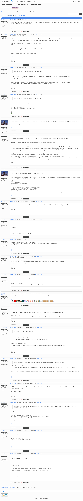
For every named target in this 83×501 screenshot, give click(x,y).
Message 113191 (13, 19)
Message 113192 (13, 34)
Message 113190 (38, 67)
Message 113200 (13, 169)
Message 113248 (13, 402)
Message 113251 (13, 453)
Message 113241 (13, 256)
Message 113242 (13, 274)
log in (13, 14)
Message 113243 (13, 293)
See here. (13, 56)
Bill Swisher (3, 119)
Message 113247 (13, 383)
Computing (22, 1)
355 (17, 15)
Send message (4, 21)
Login (79, 1)
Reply (25, 31)
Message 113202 (13, 201)
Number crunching (11, 11)
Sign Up (74, 1)
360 (22, 15)
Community (29, 1)
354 (15, 15)
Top (80, 491)
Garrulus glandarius (3, 294)
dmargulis (3, 19)
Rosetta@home (6, 1)
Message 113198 (13, 119)
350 (7, 15)
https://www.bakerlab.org (42, 499)
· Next (24, 15)
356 (19, 15)
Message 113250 (13, 430)
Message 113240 (13, 239)
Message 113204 (13, 219)
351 (9, 15)
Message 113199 (13, 134)
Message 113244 (13, 307)
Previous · (3, 15)
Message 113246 (13, 358)
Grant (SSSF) (5, 34)
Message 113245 (13, 327)
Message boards (4, 11)
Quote (27, 31)
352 (11, 15)
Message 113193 (13, 67)
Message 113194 (13, 94)
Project (15, 1)
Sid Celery (3, 94)
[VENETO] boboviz (3, 275)
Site (35, 1)
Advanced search (4, 9)
